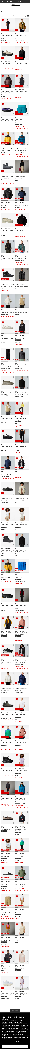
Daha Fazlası (15, 1010)
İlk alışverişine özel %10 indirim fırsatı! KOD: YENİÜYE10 (15, 1)
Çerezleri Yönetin (15, 1041)
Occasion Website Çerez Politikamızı (18, 1037)
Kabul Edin (15, 1046)
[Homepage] (15, 5)
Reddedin (23, 1031)
